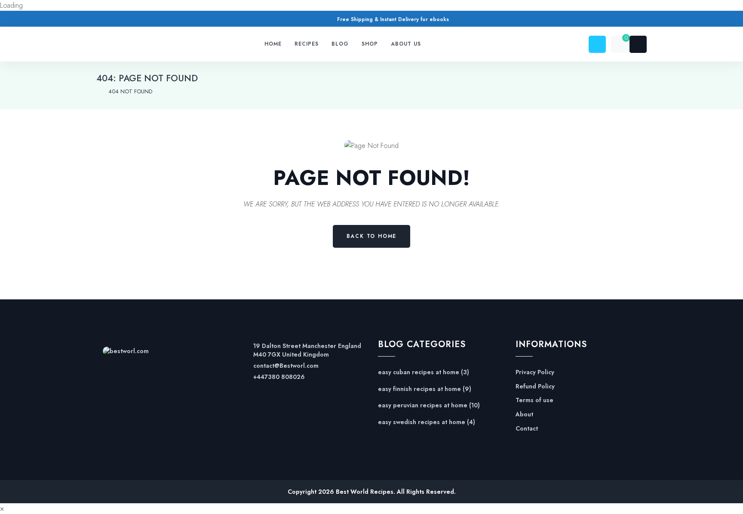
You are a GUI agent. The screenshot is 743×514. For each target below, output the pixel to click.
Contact (527, 429)
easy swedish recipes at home (421, 422)
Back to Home (372, 236)
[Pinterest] (118, 20)
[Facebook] (101, 20)
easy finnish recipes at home (419, 389)
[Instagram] (134, 20)
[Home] (98, 91)
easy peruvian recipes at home (422, 405)
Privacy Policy (535, 372)
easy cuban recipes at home (418, 372)
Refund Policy (535, 386)
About (524, 414)
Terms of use (534, 400)
